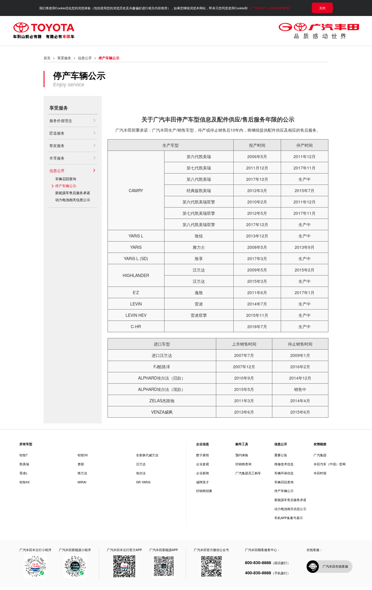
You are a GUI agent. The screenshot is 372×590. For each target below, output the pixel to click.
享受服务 (64, 57)
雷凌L (23, 473)
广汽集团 (320, 455)
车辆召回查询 (65, 178)
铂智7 (23, 455)
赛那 (81, 464)
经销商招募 (204, 491)
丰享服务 (57, 158)
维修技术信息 (284, 464)
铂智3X (83, 455)
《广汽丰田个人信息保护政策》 (270, 8)
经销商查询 (243, 464)
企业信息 (202, 444)
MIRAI (82, 482)
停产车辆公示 (65, 185)
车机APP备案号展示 (288, 518)
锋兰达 (82, 473)
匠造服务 (57, 133)
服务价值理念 (60, 120)
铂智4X (24, 482)
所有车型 (25, 444)
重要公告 (280, 455)
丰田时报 (320, 473)
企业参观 (202, 464)
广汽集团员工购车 (248, 473)
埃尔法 (141, 473)
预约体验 (241, 455)
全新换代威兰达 (147, 455)
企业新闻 (202, 473)
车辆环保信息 (284, 473)
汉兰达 (141, 464)
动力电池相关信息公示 (72, 199)
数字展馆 (202, 455)
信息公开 (85, 57)
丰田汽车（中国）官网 (330, 464)
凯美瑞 (24, 464)
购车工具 (241, 444)
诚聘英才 (202, 482)
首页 (47, 57)
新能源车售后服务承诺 (72, 192)
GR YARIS (143, 482)
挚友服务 (57, 145)
